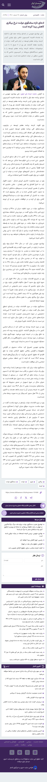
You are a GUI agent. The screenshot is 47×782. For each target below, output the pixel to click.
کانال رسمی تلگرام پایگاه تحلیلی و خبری (20, 506)
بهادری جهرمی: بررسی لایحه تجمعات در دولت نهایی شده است (23, 534)
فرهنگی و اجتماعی (10, 742)
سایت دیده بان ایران (29, 94)
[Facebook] (21, 498)
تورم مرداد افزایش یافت (34, 697)
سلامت (23, 745)
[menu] (9, 5)
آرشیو (7, 666)
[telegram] (19, 752)
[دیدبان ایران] (38, 5)
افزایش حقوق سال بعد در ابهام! (31, 544)
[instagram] (27, 752)
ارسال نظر (38, 579)
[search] (3, 5)
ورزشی (30, 745)
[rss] (35, 752)
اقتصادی (36, 15)
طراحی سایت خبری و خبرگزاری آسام (21, 767)
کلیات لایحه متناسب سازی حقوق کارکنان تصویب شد (25, 548)
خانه (42, 15)
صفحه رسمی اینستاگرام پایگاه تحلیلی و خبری (27, 513)
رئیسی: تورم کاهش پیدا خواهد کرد (31, 540)
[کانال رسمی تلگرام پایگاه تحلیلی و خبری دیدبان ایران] (43, 505)
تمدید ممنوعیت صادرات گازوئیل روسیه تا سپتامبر (26, 693)
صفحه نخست (38, 742)
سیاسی (29, 742)
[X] (26, 498)
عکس (17, 745)
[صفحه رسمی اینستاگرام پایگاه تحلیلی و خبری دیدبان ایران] (4, 513)
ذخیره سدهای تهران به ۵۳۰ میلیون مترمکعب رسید (26, 659)
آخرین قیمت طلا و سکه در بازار (33, 648)
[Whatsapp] (16, 498)
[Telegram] (31, 498)
